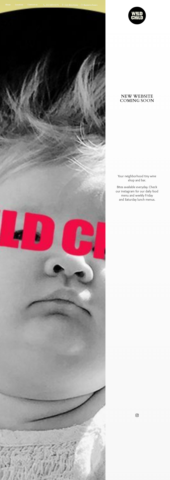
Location (19, 4)
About (8, 4)
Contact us (32, 4)
